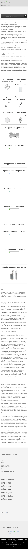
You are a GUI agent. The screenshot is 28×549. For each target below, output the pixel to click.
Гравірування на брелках (6, 488)
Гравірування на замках (14, 206)
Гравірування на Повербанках (7, 496)
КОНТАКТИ (15, 527)
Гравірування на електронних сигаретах (9, 498)
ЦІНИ (20, 524)
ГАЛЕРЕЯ (15, 524)
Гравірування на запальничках (20, 81)
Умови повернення (4, 506)
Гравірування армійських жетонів (8, 493)
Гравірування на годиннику (6, 485)
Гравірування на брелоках (14, 171)
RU (13, 546)
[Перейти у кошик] (6, 1)
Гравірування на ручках (6, 483)
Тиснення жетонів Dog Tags (6, 499)
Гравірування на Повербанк (14, 249)
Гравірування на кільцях (6, 477)
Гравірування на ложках (6, 480)
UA (15, 546)
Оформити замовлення (5, 5)
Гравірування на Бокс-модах (14, 267)
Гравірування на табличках (14, 188)
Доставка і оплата (4, 504)
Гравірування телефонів (14, 224)
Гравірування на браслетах (14, 164)
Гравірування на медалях (6, 482)
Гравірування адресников (6, 492)
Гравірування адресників (14, 128)
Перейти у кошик (19, 3)
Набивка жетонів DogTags (14, 231)
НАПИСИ (9, 527)
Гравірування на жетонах (14, 145)
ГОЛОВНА (4, 524)
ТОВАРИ (9, 524)
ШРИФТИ (3, 527)
